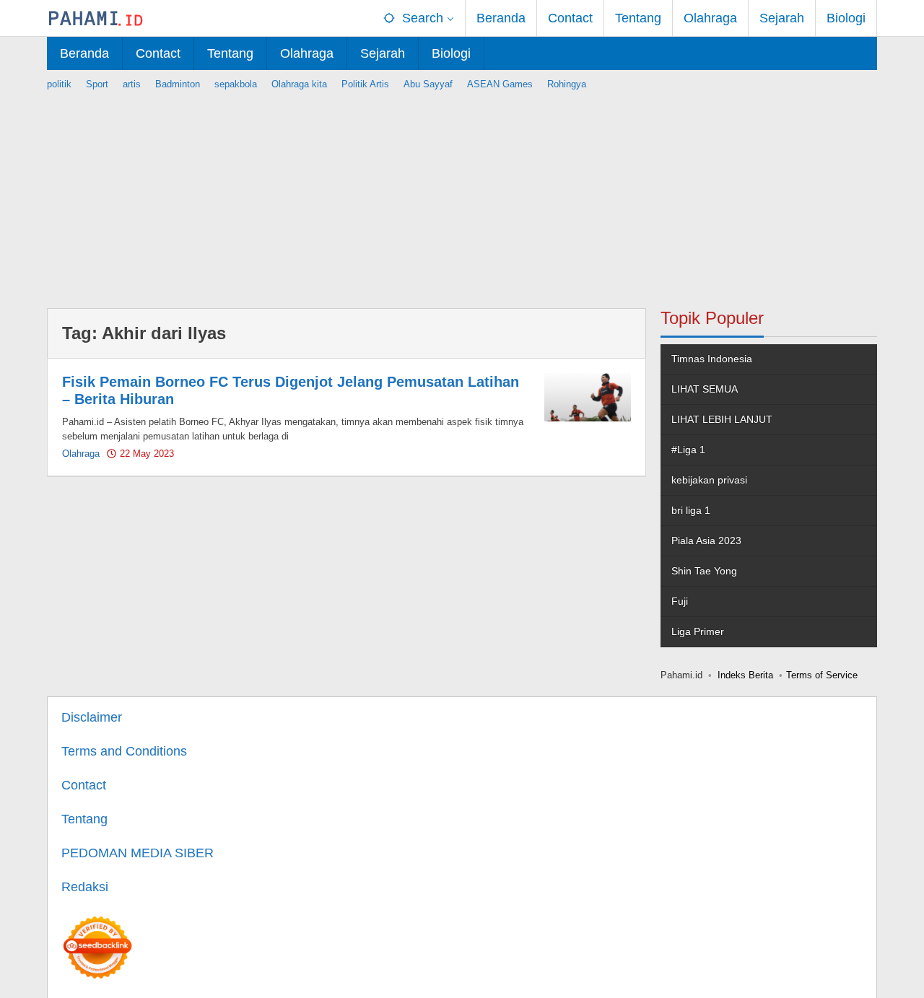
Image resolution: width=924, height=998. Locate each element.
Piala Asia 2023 (706, 540)
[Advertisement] (462, 193)
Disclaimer (91, 717)
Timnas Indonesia (711, 358)
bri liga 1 (690, 510)
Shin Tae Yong (704, 571)
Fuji (679, 601)
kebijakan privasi (709, 480)
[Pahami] (95, 18)
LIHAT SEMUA (704, 389)
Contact (83, 785)
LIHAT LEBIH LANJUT (721, 419)
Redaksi (84, 887)
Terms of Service (822, 675)
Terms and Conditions (124, 751)
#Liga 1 (688, 449)
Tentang (84, 819)
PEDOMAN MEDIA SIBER (137, 853)
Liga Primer (697, 631)
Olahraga (81, 453)
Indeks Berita (745, 675)
